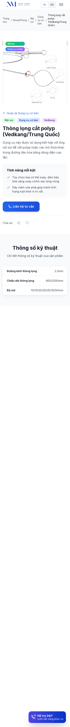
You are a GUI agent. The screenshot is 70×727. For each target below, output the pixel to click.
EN (52, 4)
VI (44, 4)
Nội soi (32, 20)
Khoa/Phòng (20, 20)
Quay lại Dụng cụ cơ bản (23, 113)
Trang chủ (6, 20)
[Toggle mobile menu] (61, 4)
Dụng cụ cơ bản (41, 20)
